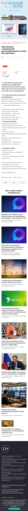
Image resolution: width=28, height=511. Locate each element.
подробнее (10, 502)
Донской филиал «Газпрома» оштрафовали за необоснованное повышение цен (12, 430)
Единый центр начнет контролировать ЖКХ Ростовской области (12, 411)
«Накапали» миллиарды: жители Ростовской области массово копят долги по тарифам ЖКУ (13, 342)
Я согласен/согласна (14, 508)
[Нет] (26, 505)
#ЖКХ (5, 66)
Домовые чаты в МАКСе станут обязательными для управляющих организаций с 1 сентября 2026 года (13, 216)
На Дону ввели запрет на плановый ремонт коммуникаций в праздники (13, 373)
